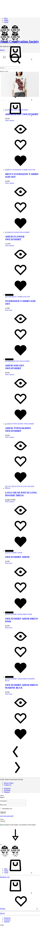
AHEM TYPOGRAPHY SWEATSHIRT (18, 429)
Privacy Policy (9, 783)
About (6, 22)
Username (3, 801)
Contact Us (7, 785)
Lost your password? (7, 816)
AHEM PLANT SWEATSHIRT (21, 114)
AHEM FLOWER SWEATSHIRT (14, 238)
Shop (5, 18)
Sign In (2, 913)
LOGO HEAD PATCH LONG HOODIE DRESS (21, 494)
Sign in (3, 812)
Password (3, 805)
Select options (9, 120)
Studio (6, 20)
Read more (8, 310)
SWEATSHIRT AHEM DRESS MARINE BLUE (21, 686)
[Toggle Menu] (1, 31)
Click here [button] (4, 104)
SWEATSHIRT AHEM (17, 557)
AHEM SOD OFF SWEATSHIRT (14, 367)
